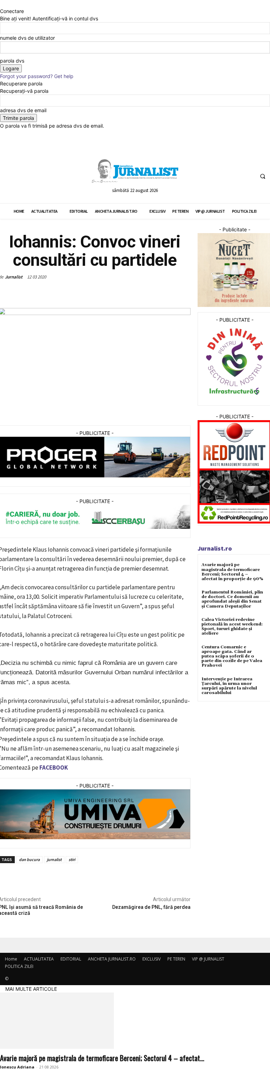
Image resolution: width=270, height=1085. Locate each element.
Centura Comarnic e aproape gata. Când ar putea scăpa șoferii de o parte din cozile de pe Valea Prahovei (231, 656)
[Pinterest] (82, 293)
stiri (72, 859)
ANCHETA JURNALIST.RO (112, 959)
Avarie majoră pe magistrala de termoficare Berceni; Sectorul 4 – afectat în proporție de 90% (232, 572)
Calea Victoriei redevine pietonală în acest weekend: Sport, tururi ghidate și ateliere (232, 626)
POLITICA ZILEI (19, 966)
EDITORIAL (70, 959)
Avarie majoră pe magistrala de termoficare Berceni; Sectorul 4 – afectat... (102, 1057)
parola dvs (12, 61)
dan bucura (29, 859)
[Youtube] (247, 176)
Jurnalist (13, 277)
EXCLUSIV (151, 959)
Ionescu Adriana (17, 1067)
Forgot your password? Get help (36, 76)
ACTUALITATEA (39, 959)
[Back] (2, 4)
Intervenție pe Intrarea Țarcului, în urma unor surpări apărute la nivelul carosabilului (229, 686)
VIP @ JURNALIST (208, 959)
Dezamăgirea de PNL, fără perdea (151, 907)
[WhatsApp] (98, 293)
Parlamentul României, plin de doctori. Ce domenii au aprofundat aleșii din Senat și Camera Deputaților (232, 599)
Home (11, 959)
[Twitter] (234, 176)
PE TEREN (176, 959)
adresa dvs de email (23, 110)
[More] (114, 293)
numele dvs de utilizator (27, 38)
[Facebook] (221, 176)
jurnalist (54, 859)
